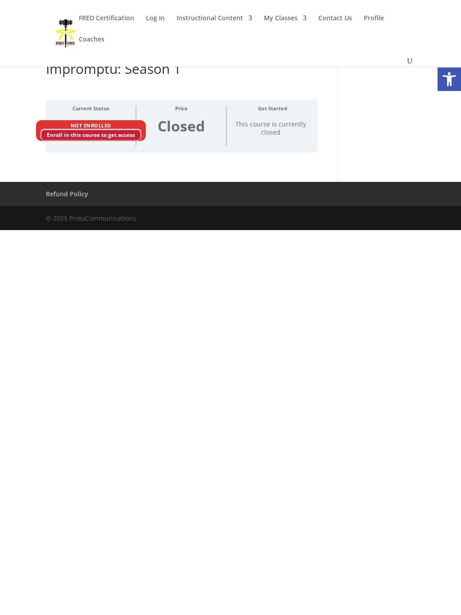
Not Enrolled (91, 125)
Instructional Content (209, 18)
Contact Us (335, 18)
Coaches (91, 39)
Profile (374, 18)
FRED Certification (106, 18)
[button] (449, 79)
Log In (155, 18)
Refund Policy (67, 194)
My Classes (281, 18)
